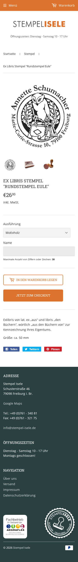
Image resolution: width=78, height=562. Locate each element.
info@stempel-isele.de (19, 428)
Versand (9, 484)
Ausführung (12, 224)
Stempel (29, 54)
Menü (13, 5)
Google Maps (12, 403)
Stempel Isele (21, 548)
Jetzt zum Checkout (33, 295)
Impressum (11, 490)
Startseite (9, 54)
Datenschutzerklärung (19, 495)
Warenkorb (66, 5)
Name (7, 243)
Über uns (10, 478)
